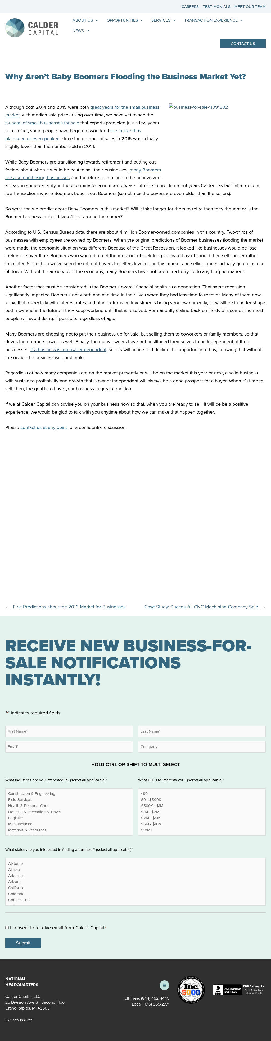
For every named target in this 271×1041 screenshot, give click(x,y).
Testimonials (217, 7)
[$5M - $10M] (202, 824)
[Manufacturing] (69, 824)
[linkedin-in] (164, 985)
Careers (190, 7)
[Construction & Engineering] (69, 794)
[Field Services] (69, 800)
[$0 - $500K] (202, 800)
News (78, 31)
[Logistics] (69, 818)
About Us (83, 20)
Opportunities (122, 20)
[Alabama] (135, 864)
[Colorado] (135, 894)
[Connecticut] (135, 900)
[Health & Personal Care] (69, 806)
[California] (135, 888)
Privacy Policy (18, 1020)
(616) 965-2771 (156, 1004)
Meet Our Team (250, 7)
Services (160, 20)
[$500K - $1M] (202, 806)
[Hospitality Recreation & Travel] (69, 812)
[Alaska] (135, 870)
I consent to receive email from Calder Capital (58, 927)
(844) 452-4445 (155, 998)
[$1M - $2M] (202, 812)
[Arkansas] (135, 876)
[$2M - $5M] (202, 818)
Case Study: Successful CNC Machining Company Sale (201, 606)
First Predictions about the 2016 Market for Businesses (69, 606)
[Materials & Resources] (69, 830)
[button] (243, 43)
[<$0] (202, 794)
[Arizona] (135, 882)
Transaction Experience (211, 20)
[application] (95, 20)
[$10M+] (202, 830)
